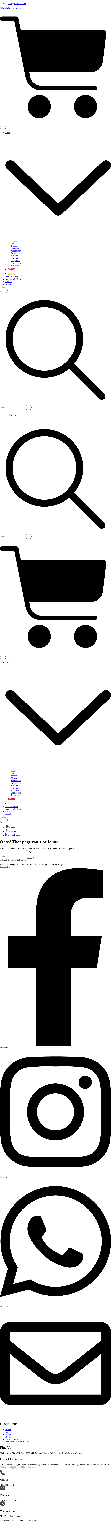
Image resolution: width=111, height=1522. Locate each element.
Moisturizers (16, 251)
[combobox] (12, 856)
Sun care (14, 256)
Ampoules (15, 260)
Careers (8, 281)
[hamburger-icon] (3, 127)
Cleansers (15, 248)
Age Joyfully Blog (13, 279)
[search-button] (29, 407)
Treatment (15, 265)
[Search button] (30, 854)
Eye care (14, 258)
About (8, 284)
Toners (14, 246)
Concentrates (16, 253)
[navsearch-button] (55, 403)
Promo (14, 241)
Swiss (11, 269)
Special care (16, 263)
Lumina (14, 243)
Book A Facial (11, 277)
